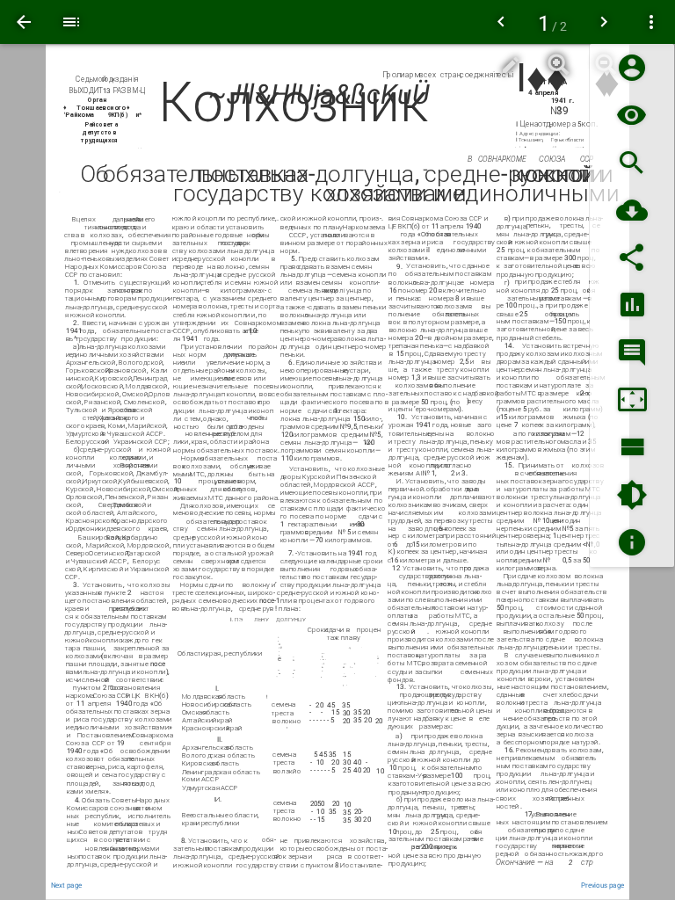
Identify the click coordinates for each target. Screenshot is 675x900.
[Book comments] (632, 353)
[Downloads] (632, 210)
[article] (337, 472)
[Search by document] (632, 163)
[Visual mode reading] (632, 115)
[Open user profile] (632, 68)
